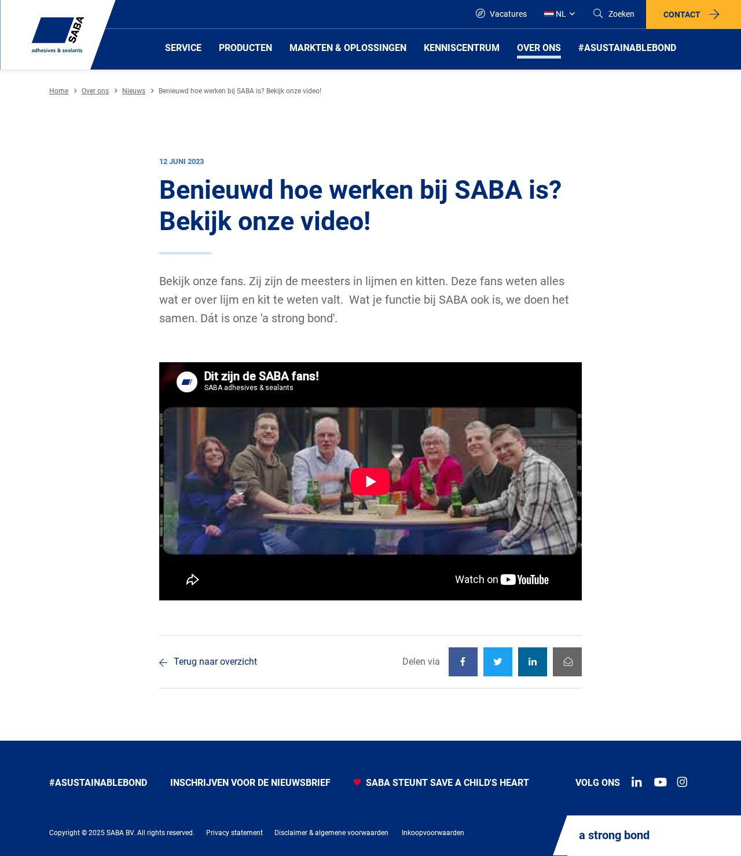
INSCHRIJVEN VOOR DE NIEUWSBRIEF (250, 782)
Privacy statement (234, 833)
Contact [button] (681, 14)
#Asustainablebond (98, 782)
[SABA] (58, 35)
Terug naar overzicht (215, 661)
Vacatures (507, 14)
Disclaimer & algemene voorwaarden (331, 833)
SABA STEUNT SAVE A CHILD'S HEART (446, 782)
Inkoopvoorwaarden (433, 833)
